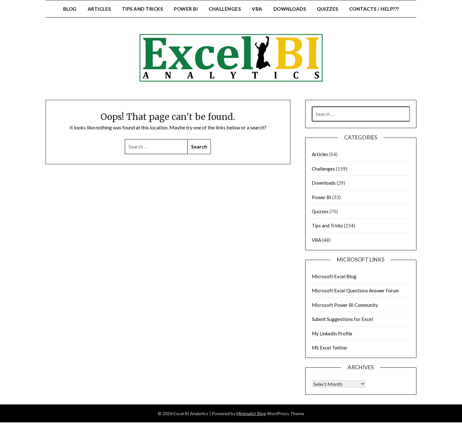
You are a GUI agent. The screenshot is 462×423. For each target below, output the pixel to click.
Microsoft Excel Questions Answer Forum (355, 290)
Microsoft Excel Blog (334, 276)
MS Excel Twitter (330, 347)
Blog (70, 9)
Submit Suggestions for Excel (342, 319)
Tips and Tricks (142, 9)
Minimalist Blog (251, 413)
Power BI (186, 9)
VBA (257, 9)
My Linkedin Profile (332, 333)
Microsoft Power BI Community (345, 305)
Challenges (225, 9)
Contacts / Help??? (374, 9)
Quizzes (327, 9)
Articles (99, 9)
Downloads (289, 9)
